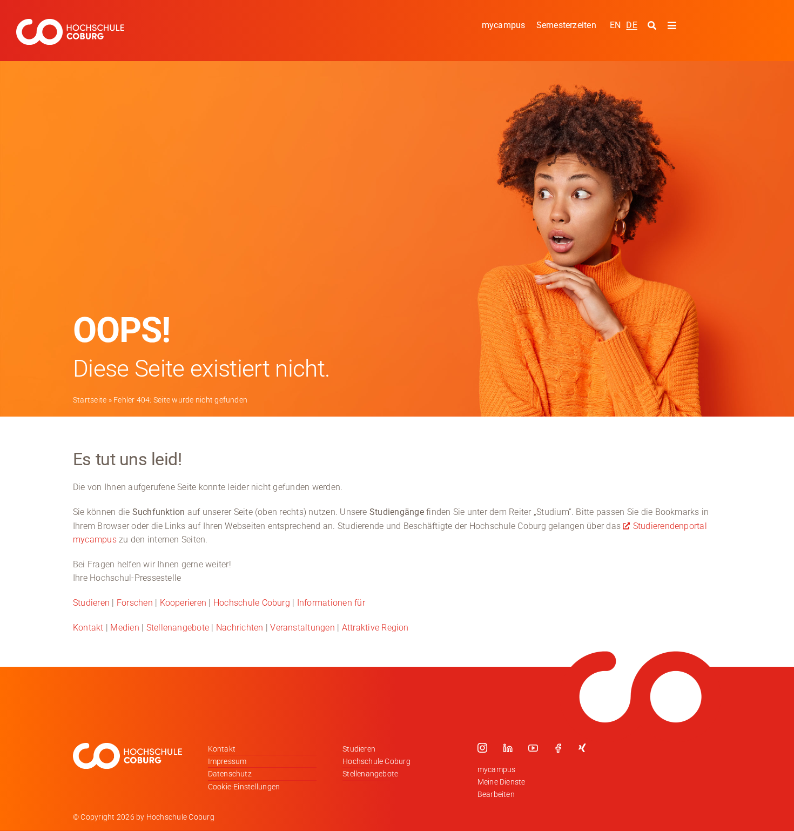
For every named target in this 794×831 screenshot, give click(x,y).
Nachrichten (240, 627)
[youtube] (533, 748)
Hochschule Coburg (251, 603)
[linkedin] (508, 748)
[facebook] (558, 748)
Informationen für (331, 603)
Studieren (91, 603)
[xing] (582, 748)
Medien (124, 627)
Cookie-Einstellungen (244, 786)
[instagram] (482, 748)
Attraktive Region (375, 627)
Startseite (89, 400)
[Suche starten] (653, 26)
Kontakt (88, 627)
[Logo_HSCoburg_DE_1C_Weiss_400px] (70, 23)
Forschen (135, 603)
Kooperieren (183, 603)
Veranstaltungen (302, 627)
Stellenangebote (178, 627)
